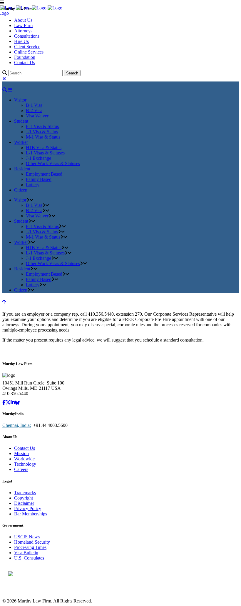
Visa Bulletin (26, 552)
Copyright (23, 497)
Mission (21, 453)
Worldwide (24, 458)
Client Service (27, 46)
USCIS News (27, 536)
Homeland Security (32, 542)
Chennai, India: (16, 425)
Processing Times (30, 547)
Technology (25, 464)
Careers (21, 469)
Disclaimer (24, 503)
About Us (23, 20)
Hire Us (21, 41)
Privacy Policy (27, 508)
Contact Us (24, 62)
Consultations (26, 36)
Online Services (28, 51)
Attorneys (23, 30)
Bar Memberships (30, 513)
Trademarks (25, 492)
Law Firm (23, 25)
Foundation (24, 57)
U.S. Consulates (29, 557)
